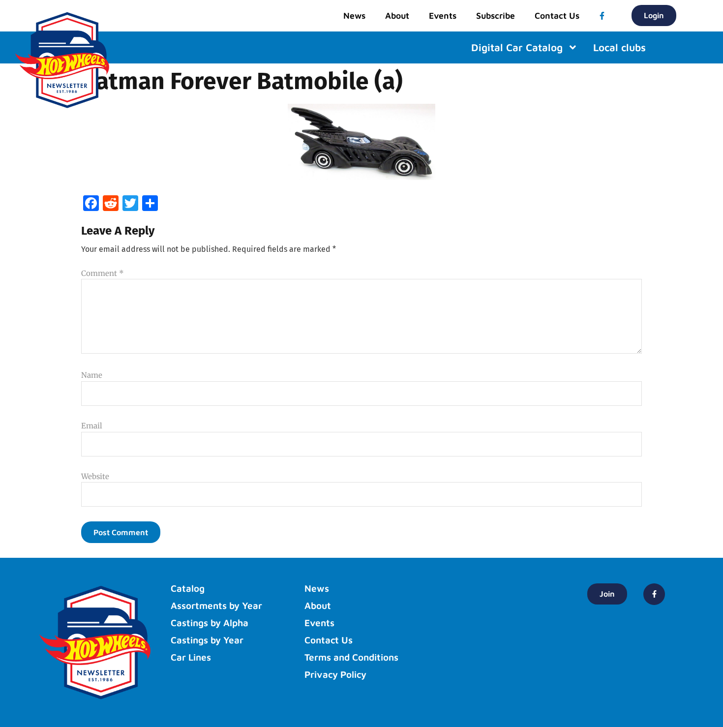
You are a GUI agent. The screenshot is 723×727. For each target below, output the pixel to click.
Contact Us (557, 15)
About (397, 15)
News (354, 15)
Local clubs (619, 47)
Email (91, 425)
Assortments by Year (216, 605)
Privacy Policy (335, 674)
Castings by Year (207, 640)
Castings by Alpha (209, 623)
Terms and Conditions (351, 657)
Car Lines (191, 657)
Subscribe (495, 15)
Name (91, 375)
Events (442, 15)
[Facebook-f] (602, 16)
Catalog (188, 588)
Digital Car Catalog (517, 47)
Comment (102, 273)
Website (95, 476)
